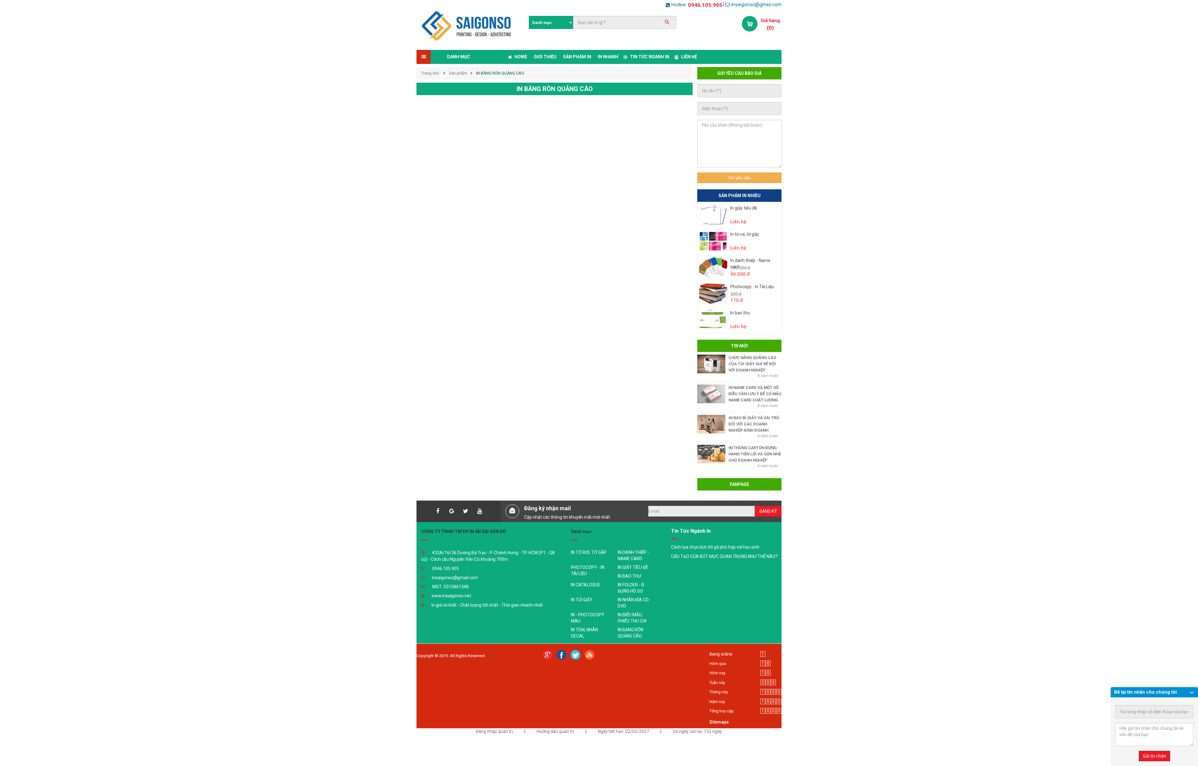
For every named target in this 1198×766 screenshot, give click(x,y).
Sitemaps (719, 722)
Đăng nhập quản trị (494, 731)
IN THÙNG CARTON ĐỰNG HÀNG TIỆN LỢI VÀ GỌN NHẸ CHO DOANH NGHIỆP (754, 454)
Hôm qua (717, 663)
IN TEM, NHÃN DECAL (584, 632)
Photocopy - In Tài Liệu (752, 286)
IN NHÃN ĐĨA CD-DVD (634, 602)
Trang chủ (430, 73)
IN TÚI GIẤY (581, 599)
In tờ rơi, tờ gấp (744, 234)
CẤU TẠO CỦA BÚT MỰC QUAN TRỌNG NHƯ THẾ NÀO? (724, 556)
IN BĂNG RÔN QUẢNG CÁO (630, 632)
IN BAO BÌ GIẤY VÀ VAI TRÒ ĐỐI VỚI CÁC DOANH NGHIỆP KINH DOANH (753, 424)
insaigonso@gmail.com (756, 4)
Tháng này (718, 692)
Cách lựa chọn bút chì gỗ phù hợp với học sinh (715, 547)
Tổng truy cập (721, 711)
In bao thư (740, 312)
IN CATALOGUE (585, 584)
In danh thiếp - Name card (750, 263)
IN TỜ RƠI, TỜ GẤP (588, 552)
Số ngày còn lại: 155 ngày (697, 731)
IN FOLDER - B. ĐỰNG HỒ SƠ (631, 588)
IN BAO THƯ (629, 576)
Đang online (721, 654)
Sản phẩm (458, 73)
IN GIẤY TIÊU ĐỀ (633, 567)
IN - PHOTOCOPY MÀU (587, 617)
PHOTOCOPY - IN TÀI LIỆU (587, 570)
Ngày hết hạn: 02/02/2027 (623, 731)
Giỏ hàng (770, 20)
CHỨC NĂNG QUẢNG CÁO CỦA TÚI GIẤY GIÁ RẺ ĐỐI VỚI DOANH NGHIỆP (752, 363)
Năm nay (717, 701)
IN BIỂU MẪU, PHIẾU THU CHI (632, 617)
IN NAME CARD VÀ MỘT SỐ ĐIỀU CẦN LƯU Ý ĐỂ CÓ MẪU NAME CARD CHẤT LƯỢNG (755, 393)
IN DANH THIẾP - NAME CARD (633, 555)
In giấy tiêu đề (743, 208)
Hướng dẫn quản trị (555, 731)
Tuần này (717, 682)
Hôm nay (717, 673)
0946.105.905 (705, 5)
